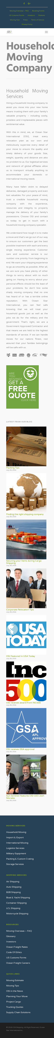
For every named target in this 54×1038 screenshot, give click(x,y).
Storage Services (15, 864)
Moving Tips (15, 20)
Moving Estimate (15, 980)
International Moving (17, 842)
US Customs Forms (16, 15)
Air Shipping (12, 881)
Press (25, 20)
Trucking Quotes (14, 1007)
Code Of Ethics (14, 952)
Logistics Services (15, 848)
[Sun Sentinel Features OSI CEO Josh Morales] (26, 774)
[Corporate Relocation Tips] (26, 588)
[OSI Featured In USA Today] (26, 635)
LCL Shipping (13, 908)
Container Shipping (16, 903)
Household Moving (16, 832)
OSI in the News (14, 991)
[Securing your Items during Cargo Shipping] (26, 539)
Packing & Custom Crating (20, 858)
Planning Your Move (17, 996)
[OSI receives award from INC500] (26, 681)
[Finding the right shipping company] (26, 493)
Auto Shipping (13, 887)
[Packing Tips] (26, 446)
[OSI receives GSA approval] (26, 728)
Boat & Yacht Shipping (18, 897)
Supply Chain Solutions (18, 1012)
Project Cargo (13, 1001)
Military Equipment (16, 853)
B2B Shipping (13, 892)
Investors (31, 15)
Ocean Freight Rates (17, 947)
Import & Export (15, 837)
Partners (41, 15)
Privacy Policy (27, 24)
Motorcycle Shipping (17, 913)
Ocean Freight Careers (18, 963)
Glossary (11, 936)
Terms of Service (37, 20)
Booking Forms (38, 11)
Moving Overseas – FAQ (19, 11)
